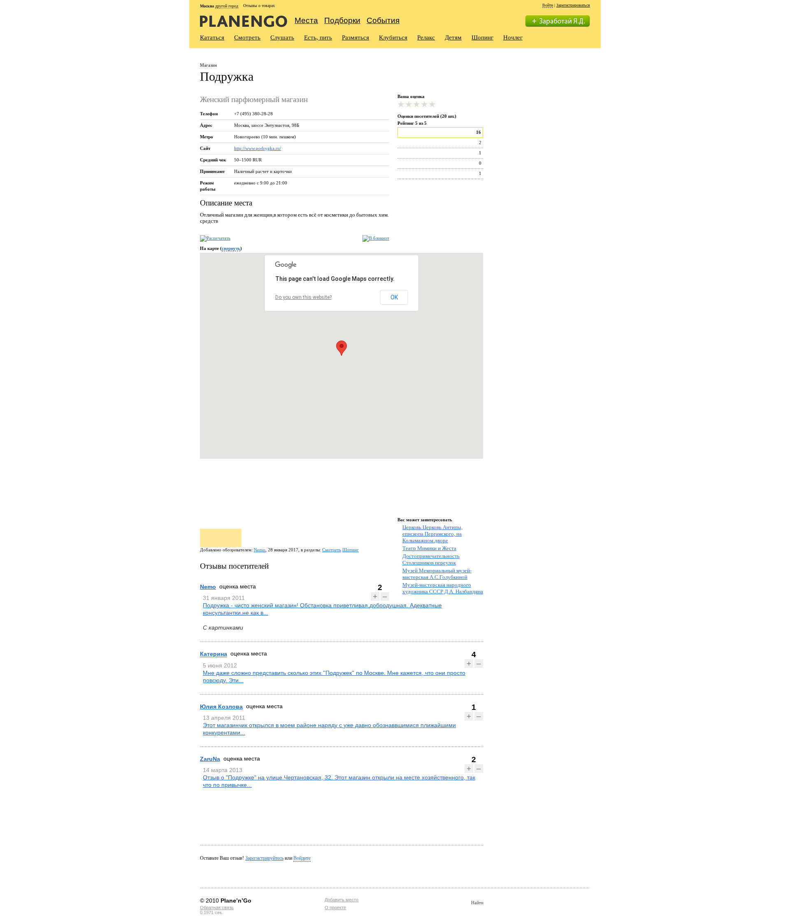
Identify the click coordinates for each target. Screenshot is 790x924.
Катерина (213, 654)
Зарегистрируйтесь (264, 858)
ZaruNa (210, 759)
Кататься (212, 37)
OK (394, 297)
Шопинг (482, 37)
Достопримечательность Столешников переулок (431, 559)
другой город (226, 6)
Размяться (355, 37)
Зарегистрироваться (573, 5)
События (383, 20)
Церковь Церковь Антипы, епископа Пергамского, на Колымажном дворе (432, 534)
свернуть (231, 248)
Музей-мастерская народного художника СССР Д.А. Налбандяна (442, 588)
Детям (453, 37)
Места (306, 20)
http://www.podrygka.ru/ (257, 148)
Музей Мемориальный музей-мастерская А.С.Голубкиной (437, 573)
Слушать (282, 37)
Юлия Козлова (221, 706)
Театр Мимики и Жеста (429, 548)
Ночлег (513, 37)
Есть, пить (318, 37)
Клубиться (393, 37)
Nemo (259, 549)
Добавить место (341, 899)
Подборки (342, 20)
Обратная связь (217, 907)
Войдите (302, 858)
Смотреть (247, 37)
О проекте (335, 907)
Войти (547, 5)
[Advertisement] (542, 109)
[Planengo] (243, 21)
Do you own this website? (303, 297)
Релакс (426, 37)
